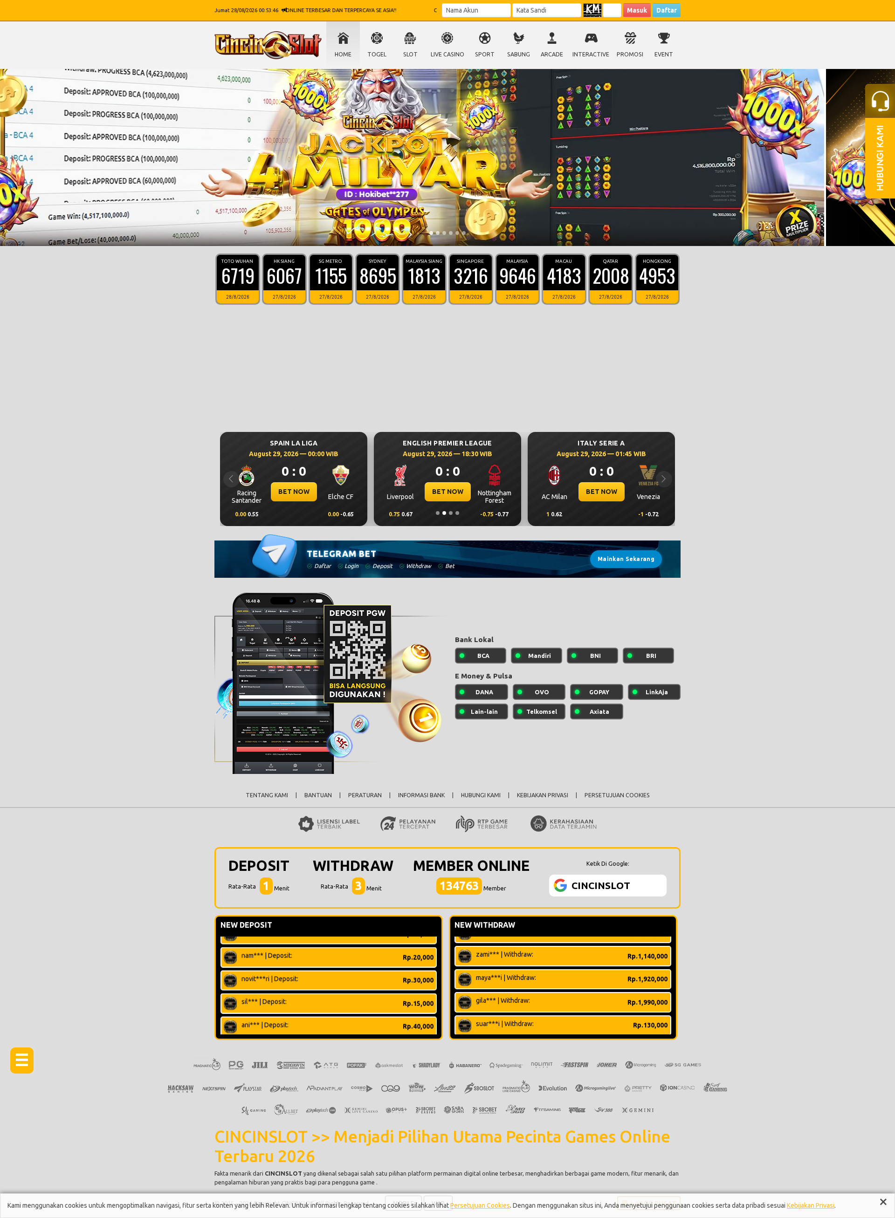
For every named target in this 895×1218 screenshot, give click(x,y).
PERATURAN (365, 795)
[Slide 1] (431, 232)
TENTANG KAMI (267, 795)
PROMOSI (630, 54)
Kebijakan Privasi (810, 1205)
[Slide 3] (444, 232)
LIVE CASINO (447, 54)
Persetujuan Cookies (480, 1205)
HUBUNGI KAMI (481, 795)
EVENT (663, 54)
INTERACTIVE (590, 54)
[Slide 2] (438, 232)
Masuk (637, 10)
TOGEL (376, 54)
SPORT (485, 54)
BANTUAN (318, 795)
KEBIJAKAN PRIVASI (542, 795)
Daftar (666, 10)
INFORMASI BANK (421, 795)
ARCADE (552, 54)
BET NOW (294, 491)
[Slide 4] (451, 232)
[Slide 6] (464, 232)
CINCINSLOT (283, 1173)
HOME (343, 54)
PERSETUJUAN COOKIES (617, 795)
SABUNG (518, 54)
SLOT (410, 54)
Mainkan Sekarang (626, 559)
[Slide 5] (457, 232)
